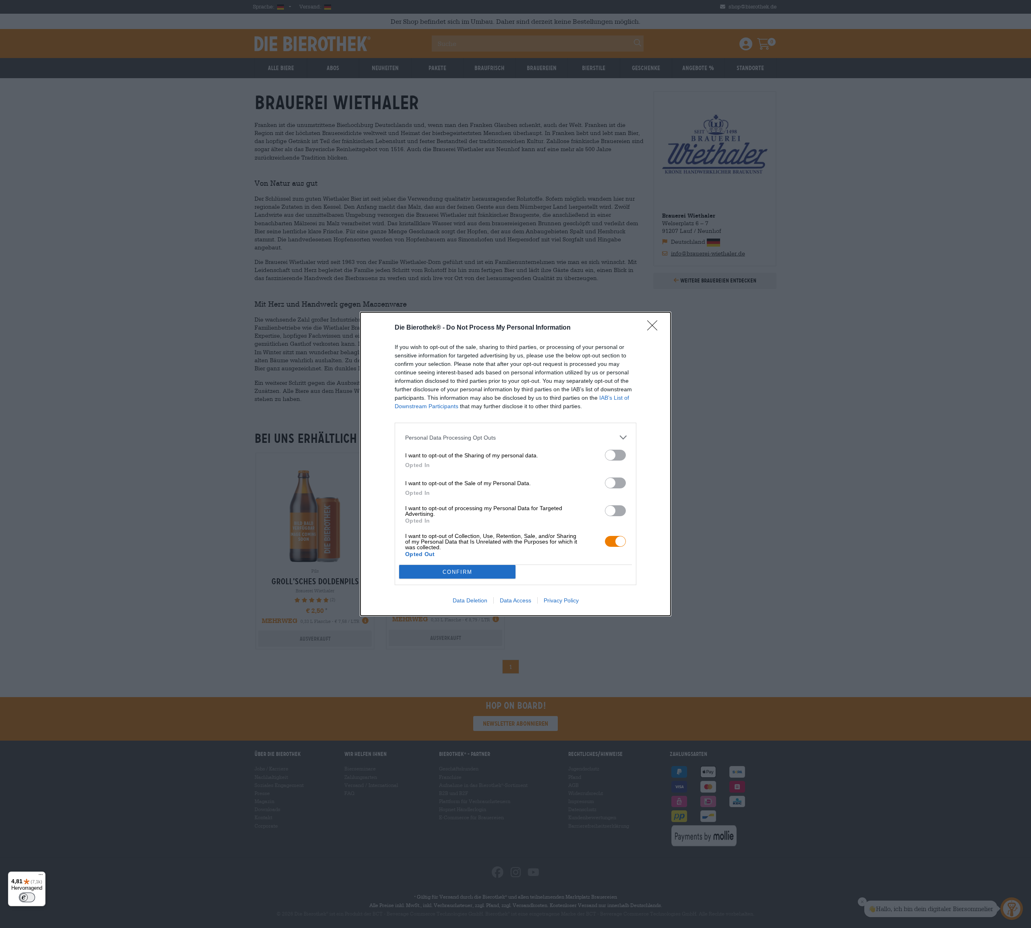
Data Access (515, 600)
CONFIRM (457, 572)
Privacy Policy (561, 600)
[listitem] (515, 437)
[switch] (615, 455)
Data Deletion (470, 600)
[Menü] (41, 876)
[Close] (654, 328)
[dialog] (515, 464)
